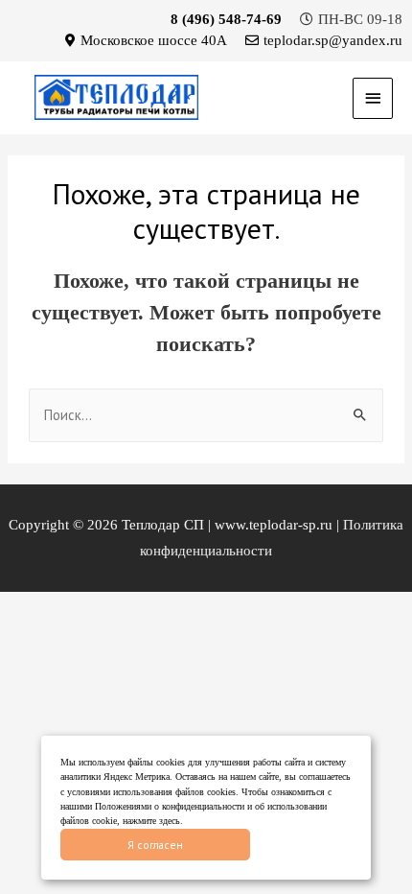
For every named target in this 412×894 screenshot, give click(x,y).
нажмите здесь (151, 820)
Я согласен (155, 844)
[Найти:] (206, 415)
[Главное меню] (373, 98)
